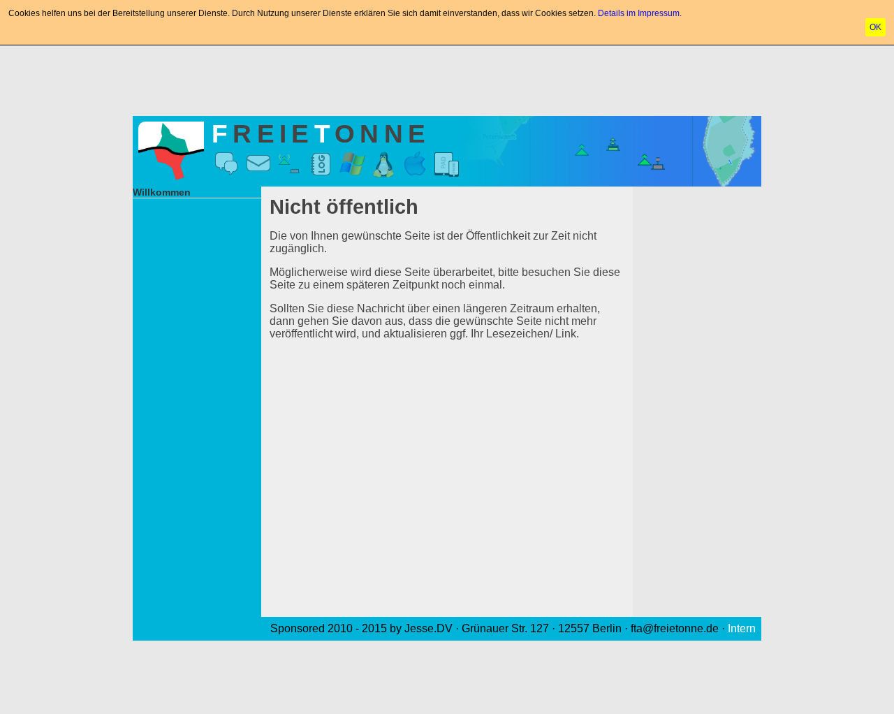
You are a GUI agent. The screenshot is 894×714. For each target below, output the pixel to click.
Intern (742, 628)
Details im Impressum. (640, 13)
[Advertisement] (447, 77)
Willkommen (162, 192)
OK (875, 27)
